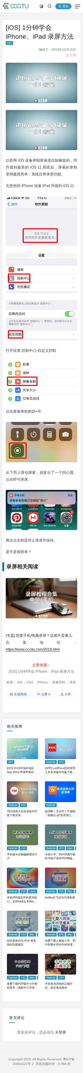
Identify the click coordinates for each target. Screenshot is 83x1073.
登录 (65, 6)
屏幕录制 (58, 682)
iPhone (43, 682)
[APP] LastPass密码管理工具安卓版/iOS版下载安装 (60, 770)
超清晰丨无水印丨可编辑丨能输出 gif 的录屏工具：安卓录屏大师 (60, 814)
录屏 (72, 682)
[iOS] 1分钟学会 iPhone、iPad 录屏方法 (41, 671)
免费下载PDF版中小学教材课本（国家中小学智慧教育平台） (22, 986)
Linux (33, 891)
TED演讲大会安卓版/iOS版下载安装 (22, 813)
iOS (9, 42)
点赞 (45, 694)
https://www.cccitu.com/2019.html (33, 649)
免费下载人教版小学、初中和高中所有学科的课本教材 (60, 943)
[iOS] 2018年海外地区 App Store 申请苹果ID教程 (22, 770)
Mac (70, 848)
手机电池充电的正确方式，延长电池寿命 (59, 985)
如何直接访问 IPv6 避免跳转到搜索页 (21, 942)
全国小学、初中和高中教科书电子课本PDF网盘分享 (60, 857)
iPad (30, 682)
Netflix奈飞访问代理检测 (60, 897)
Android (51, 762)
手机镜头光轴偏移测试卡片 (22, 856)
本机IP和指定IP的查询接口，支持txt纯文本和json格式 (22, 900)
